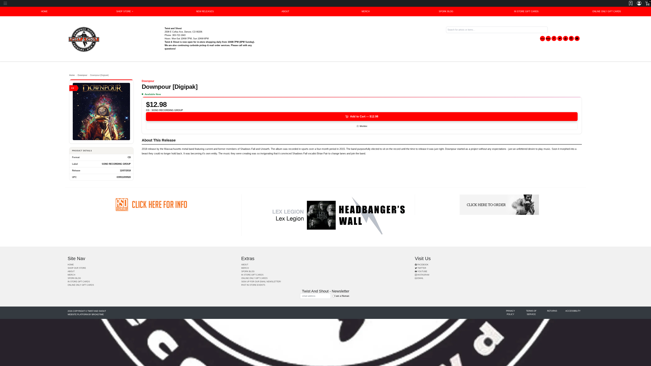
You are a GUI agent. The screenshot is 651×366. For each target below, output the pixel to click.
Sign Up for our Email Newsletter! (261, 281)
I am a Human (342, 296)
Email (420, 278)
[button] (125, 11)
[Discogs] (548, 39)
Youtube (422, 271)
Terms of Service (531, 313)
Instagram (423, 275)
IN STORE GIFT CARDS (526, 11)
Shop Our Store (77, 268)
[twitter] (560, 38)
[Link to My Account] (639, 4)
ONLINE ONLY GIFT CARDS (606, 11)
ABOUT (285, 11)
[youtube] (565, 38)
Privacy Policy (510, 313)
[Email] (577, 38)
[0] (648, 4)
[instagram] (571, 38)
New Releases (205, 11)
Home (72, 75)
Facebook (422, 264)
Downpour (82, 75)
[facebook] (554, 38)
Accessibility (572, 311)
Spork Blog (446, 11)
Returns (552, 311)
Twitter (421, 268)
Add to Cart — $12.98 (364, 116)
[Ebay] (542, 39)
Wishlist (363, 126)
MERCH (366, 11)
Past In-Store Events (253, 285)
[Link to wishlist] (630, 4)
